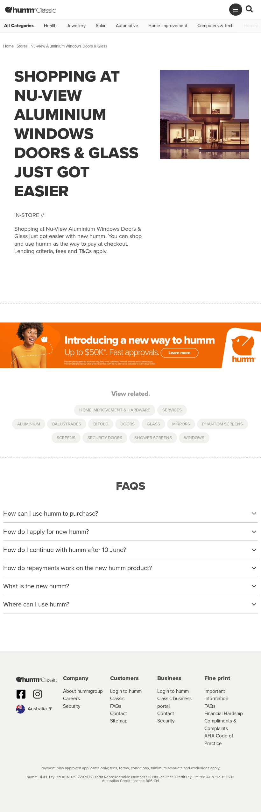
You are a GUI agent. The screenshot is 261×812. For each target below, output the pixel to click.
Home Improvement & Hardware (114, 410)
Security (72, 706)
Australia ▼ (39, 708)
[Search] (249, 10)
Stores (22, 46)
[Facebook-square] (21, 694)
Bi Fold (100, 424)
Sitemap (119, 720)
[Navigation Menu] (235, 10)
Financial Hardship (223, 713)
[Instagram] (37, 694)
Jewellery (76, 26)
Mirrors (181, 424)
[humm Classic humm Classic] (30, 9)
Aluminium (28, 424)
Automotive (127, 26)
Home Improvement (167, 26)
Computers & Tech (215, 26)
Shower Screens (153, 437)
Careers (71, 698)
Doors (127, 424)
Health (50, 26)
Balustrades (66, 424)
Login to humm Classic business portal (174, 698)
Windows (194, 437)
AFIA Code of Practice (218, 739)
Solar (101, 26)
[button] (36, 709)
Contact (118, 713)
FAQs (115, 706)
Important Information (216, 694)
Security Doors (105, 437)
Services (172, 410)
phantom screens (222, 424)
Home (8, 46)
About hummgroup (83, 691)
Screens (66, 437)
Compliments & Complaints (220, 724)
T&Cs (85, 251)
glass (153, 424)
